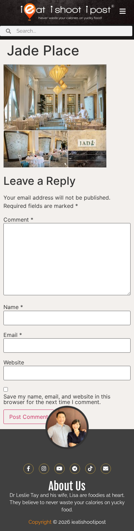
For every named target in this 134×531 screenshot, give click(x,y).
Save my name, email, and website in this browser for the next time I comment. (56, 399)
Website (13, 362)
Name (13, 307)
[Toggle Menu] (122, 11)
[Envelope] (106, 469)
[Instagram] (44, 469)
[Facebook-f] (28, 469)
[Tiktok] (90, 469)
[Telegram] (75, 469)
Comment (18, 219)
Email (12, 335)
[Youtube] (59, 469)
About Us (67, 486)
